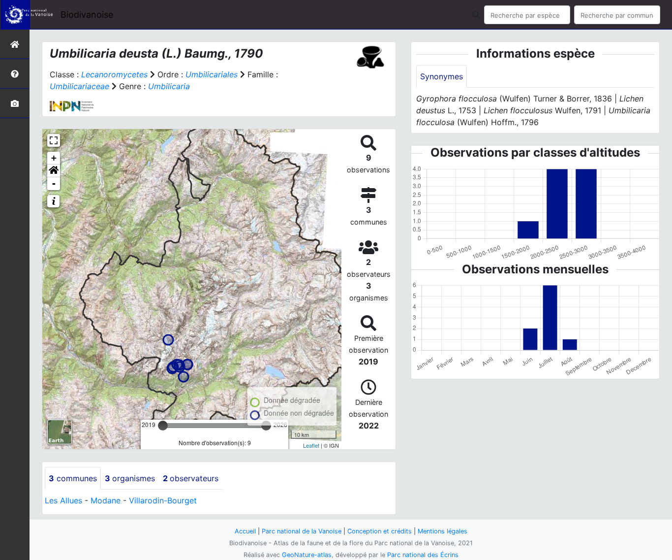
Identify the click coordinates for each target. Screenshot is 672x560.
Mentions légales (442, 531)
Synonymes (441, 76)
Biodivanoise (87, 14)
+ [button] (54, 158)
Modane (106, 500)
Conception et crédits (379, 531)
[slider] (163, 425)
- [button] (54, 183)
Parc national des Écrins (422, 555)
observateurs (190, 478)
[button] (53, 171)
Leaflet (311, 445)
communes (73, 478)
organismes (130, 478)
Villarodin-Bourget (163, 500)
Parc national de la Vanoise (301, 531)
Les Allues (63, 500)
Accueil (245, 531)
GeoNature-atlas (307, 555)
